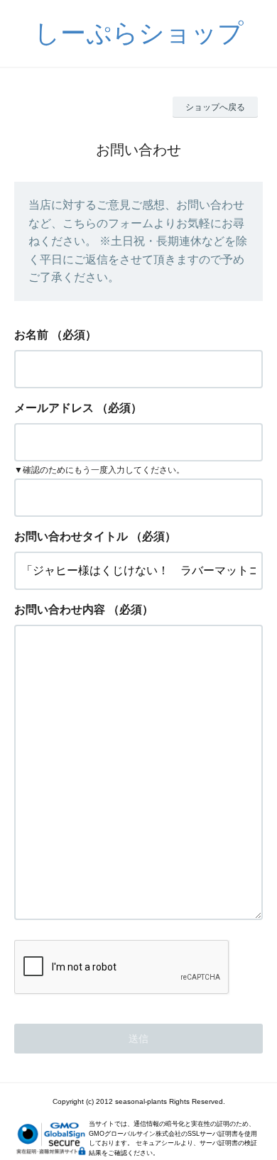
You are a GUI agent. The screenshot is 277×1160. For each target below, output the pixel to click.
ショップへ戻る (215, 107)
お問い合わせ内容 (59, 609)
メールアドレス (54, 408)
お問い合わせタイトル (71, 536)
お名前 (31, 335)
